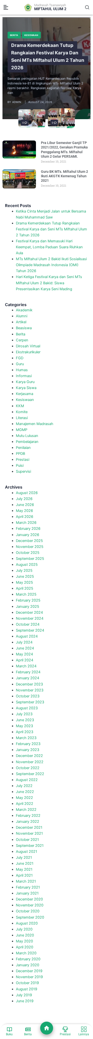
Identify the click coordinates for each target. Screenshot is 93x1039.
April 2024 (24, 660)
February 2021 (28, 887)
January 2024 (27, 678)
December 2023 (29, 684)
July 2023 (24, 714)
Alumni (21, 316)
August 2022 (27, 780)
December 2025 (29, 540)
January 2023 (27, 750)
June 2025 (25, 576)
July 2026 (24, 499)
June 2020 (25, 935)
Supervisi (23, 471)
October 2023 (27, 696)
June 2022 (25, 791)
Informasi (24, 376)
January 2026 (27, 535)
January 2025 (27, 606)
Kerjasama (24, 394)
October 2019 (27, 983)
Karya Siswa (26, 388)
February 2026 (28, 528)
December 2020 (29, 899)
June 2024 (25, 648)
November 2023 (29, 690)
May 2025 (24, 582)
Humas (22, 370)
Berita (14, 35)
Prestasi (22, 459)
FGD (19, 358)
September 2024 (30, 630)
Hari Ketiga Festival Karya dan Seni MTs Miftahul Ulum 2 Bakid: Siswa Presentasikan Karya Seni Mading (49, 283)
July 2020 (24, 929)
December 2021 (29, 827)
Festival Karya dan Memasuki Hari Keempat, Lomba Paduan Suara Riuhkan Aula (49, 247)
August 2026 (27, 493)
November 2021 (29, 833)
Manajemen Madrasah (34, 424)
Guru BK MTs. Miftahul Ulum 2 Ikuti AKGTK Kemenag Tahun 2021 (64, 176)
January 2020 (27, 965)
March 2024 (26, 666)
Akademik (24, 310)
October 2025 (27, 552)
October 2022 (27, 768)
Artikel (21, 322)
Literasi (22, 418)
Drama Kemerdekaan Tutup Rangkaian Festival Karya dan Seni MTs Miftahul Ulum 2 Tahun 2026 (47, 56)
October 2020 (27, 911)
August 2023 (27, 708)
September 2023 (30, 702)
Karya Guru (25, 382)
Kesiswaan (31, 35)
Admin (16, 102)
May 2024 (24, 654)
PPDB (20, 453)
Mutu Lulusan (27, 435)
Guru (20, 364)
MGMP (21, 430)
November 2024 (29, 618)
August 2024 (27, 636)
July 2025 (24, 570)
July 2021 (24, 857)
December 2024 (29, 612)
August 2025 (27, 564)
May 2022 (24, 797)
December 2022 (29, 755)
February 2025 (28, 600)
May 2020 (24, 941)
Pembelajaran (27, 441)
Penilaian (23, 447)
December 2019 (29, 971)
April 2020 (24, 947)
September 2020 (30, 917)
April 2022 (24, 803)
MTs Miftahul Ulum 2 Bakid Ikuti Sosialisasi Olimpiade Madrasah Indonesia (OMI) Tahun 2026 (51, 265)
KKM (20, 406)
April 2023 (24, 732)
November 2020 (29, 905)
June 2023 (25, 720)
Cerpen (22, 340)
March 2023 (26, 738)
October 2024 (27, 624)
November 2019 (29, 977)
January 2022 (27, 821)
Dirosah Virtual (28, 346)
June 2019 (24, 1001)
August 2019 (26, 989)
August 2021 (26, 851)
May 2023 (24, 726)
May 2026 (24, 510)
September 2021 (30, 845)
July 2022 (24, 786)
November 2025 (29, 546)
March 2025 (26, 594)
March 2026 (26, 522)
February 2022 (28, 815)
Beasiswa (24, 328)
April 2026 (24, 516)
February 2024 (28, 672)
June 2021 (24, 863)
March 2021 (26, 881)
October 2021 (27, 839)
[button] (6, 7)
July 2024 (24, 642)
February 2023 (28, 744)
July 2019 (24, 995)
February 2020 (28, 959)
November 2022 (29, 762)
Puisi (20, 465)
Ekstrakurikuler (28, 352)
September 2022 (30, 774)
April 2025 (24, 588)
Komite (22, 412)
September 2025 (30, 558)
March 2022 (26, 809)
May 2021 (24, 869)
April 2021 (24, 875)
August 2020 (27, 923)
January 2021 (27, 893)
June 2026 (25, 504)
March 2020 (26, 953)
